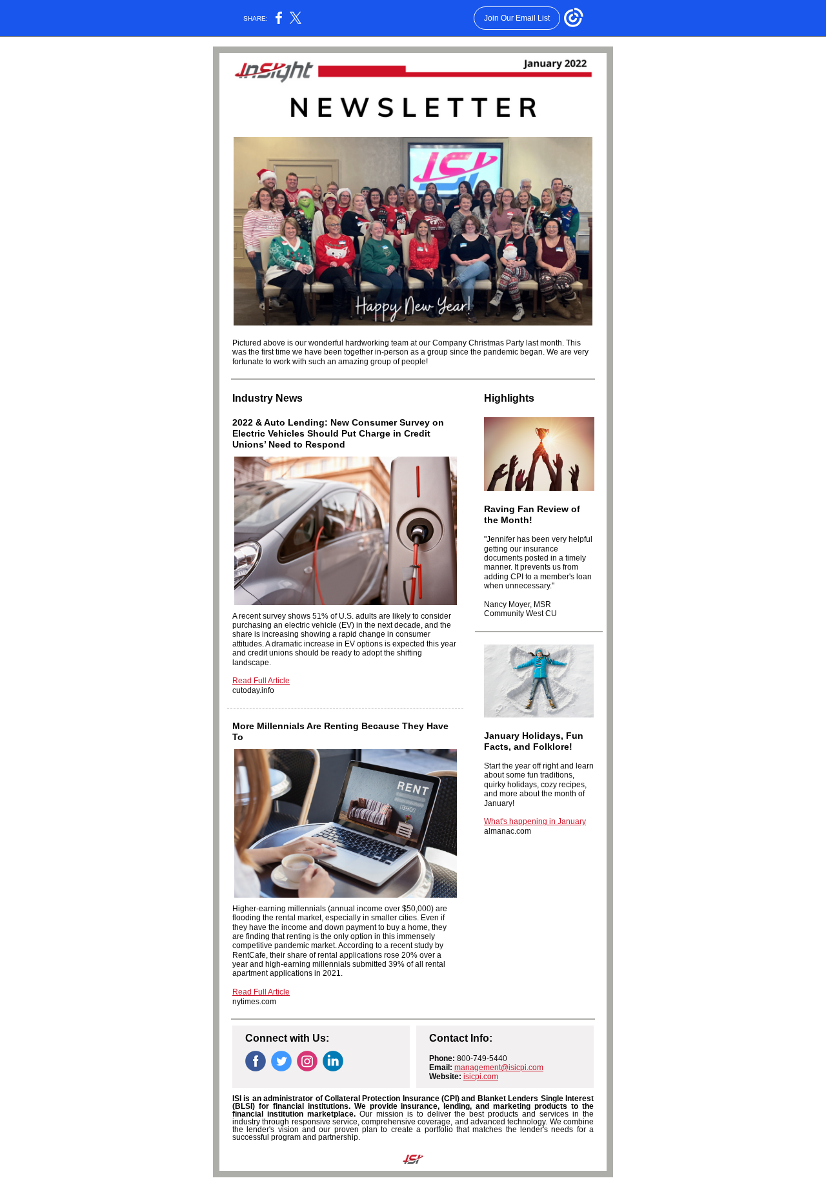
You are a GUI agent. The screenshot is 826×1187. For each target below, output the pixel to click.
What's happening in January (535, 821)
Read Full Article (261, 680)
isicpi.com (480, 1076)
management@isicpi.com (498, 1067)
